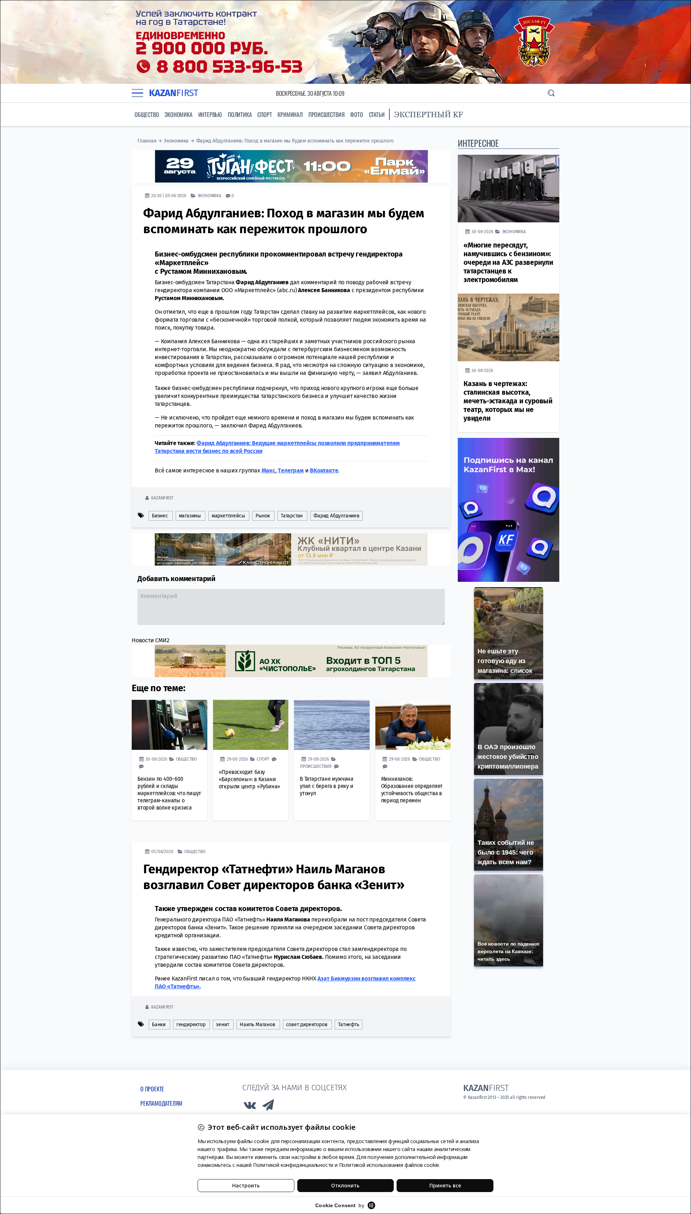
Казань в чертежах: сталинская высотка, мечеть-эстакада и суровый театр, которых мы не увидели (508, 401)
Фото (356, 114)
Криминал (289, 114)
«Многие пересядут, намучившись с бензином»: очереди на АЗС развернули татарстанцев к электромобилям (508, 262)
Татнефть (348, 1025)
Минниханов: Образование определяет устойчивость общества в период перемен (412, 789)
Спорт (264, 114)
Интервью (210, 114)
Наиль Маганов (257, 1025)
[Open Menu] (137, 93)
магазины (190, 516)
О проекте (152, 1088)
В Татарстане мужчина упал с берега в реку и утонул (326, 786)
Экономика (178, 114)
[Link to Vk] (249, 1107)
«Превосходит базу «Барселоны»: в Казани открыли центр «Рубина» (250, 779)
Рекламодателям (161, 1103)
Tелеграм (290, 470)
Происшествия (326, 114)
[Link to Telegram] (268, 1107)
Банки (159, 1025)
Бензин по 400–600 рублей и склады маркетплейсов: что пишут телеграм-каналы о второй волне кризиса (169, 793)
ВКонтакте (324, 470)
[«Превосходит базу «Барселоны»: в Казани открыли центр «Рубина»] (251, 725)
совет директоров (307, 1025)
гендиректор (191, 1025)
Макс (268, 470)
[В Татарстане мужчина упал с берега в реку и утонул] (332, 725)
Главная (147, 141)
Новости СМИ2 (151, 640)
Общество (147, 114)
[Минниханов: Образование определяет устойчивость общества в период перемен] (413, 725)
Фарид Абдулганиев (336, 516)
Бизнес (160, 516)
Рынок (263, 516)
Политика (240, 114)
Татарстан (292, 516)
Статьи (377, 114)
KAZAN (173, 93)
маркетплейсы (228, 516)
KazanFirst (162, 497)
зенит (222, 1025)
